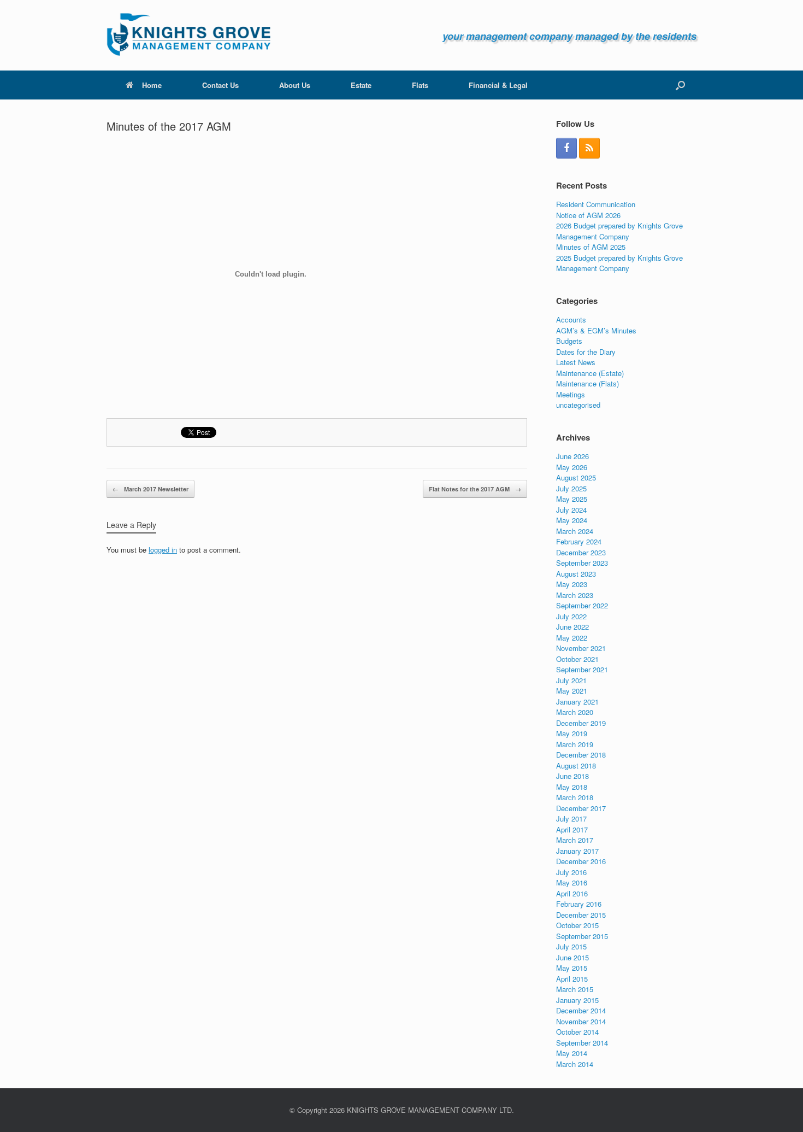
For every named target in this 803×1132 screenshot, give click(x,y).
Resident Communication (595, 204)
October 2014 (577, 1032)
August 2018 (576, 765)
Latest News (575, 362)
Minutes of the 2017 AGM (169, 126)
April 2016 (572, 893)
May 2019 (571, 733)
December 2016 (581, 861)
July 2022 (571, 616)
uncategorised (578, 405)
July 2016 (571, 872)
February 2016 (578, 904)
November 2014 (581, 1021)
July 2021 (571, 680)
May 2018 (571, 787)
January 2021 (577, 701)
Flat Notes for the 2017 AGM (475, 489)
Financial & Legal (498, 85)
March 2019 (574, 744)
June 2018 (572, 776)
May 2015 (571, 968)
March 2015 (574, 989)
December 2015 (581, 915)
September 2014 (582, 1042)
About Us (294, 85)
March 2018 (574, 797)
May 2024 (571, 520)
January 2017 (577, 851)
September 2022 (582, 605)
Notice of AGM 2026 (588, 215)
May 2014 (571, 1053)
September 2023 (582, 563)
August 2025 (576, 477)
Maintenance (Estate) (590, 373)
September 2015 (582, 936)
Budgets (569, 341)
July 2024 (571, 510)
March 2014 (574, 1064)
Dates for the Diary (586, 352)
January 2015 (577, 1000)
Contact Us (220, 85)
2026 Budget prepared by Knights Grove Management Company (619, 231)
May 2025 (571, 499)
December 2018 (581, 754)
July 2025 (571, 488)
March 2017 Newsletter (150, 489)
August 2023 (576, 573)
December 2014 (581, 1010)
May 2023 (571, 584)
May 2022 (571, 637)
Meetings (570, 394)
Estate (361, 85)
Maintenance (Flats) (587, 383)
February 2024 (578, 541)
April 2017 (572, 829)
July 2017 (571, 818)
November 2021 (581, 648)
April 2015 (572, 978)
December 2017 (581, 808)
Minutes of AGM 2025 (590, 247)
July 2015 (571, 946)
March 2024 (574, 531)
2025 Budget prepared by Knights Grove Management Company (619, 263)
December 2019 (581, 723)
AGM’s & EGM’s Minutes (596, 330)
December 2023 (581, 552)
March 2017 (574, 840)
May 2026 (571, 467)
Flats (420, 85)
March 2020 (574, 712)
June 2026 (572, 456)
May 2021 (571, 690)
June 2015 (572, 957)
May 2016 (571, 882)
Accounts (571, 319)
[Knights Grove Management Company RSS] (589, 148)
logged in (163, 549)
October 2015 (577, 925)
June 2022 (572, 626)
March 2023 (574, 595)
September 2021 (582, 669)
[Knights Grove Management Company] (188, 35)
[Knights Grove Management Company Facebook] (566, 148)
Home (152, 85)
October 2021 (577, 659)
